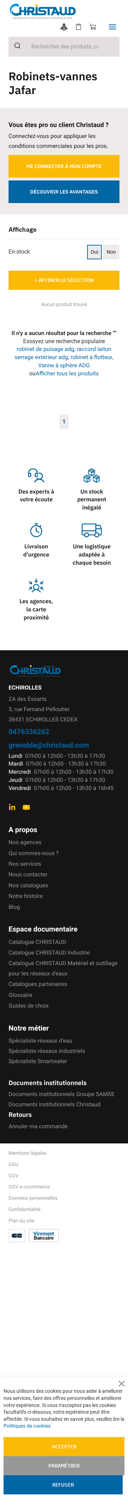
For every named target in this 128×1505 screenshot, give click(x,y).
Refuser (63, 1485)
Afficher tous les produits (67, 373)
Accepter (64, 1446)
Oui (94, 252)
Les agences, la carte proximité (36, 609)
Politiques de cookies (27, 1426)
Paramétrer (64, 1466)
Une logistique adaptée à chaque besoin (92, 554)
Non (111, 252)
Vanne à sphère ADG (64, 365)
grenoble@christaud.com (49, 745)
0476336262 (29, 731)
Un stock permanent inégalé (91, 500)
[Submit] (15, 45)
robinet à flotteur (91, 357)
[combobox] (64, 47)
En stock (19, 251)
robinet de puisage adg (45, 349)
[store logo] (68, 11)
